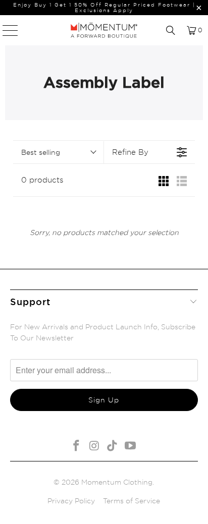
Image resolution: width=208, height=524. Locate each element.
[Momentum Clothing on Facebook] (76, 446)
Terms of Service (131, 500)
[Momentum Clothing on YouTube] (130, 446)
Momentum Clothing (116, 482)
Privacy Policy (71, 500)
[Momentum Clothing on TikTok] (112, 446)
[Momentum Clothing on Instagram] (94, 446)
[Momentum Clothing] (104, 30)
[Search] (170, 30)
